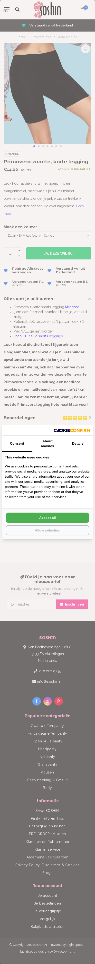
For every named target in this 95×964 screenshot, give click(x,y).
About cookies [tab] (47, 443)
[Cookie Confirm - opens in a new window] (72, 430)
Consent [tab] (17, 443)
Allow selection (47, 530)
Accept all (47, 518)
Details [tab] (78, 443)
